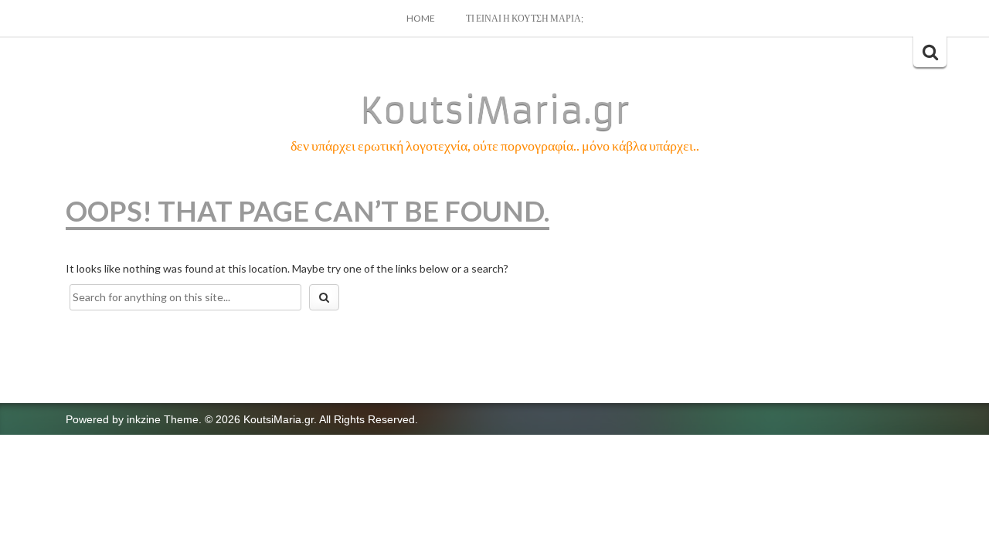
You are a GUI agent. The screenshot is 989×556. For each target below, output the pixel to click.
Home (420, 18)
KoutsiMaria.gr (495, 110)
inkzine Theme (163, 419)
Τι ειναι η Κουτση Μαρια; (524, 18)
